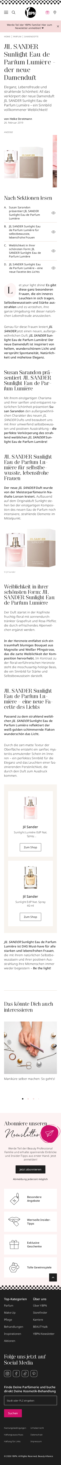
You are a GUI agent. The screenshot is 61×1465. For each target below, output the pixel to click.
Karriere (38, 1319)
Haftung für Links (12, 1441)
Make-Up (10, 1312)
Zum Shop (30, 847)
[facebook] (16, 1373)
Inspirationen (12, 1334)
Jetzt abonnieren (30, 1169)
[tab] (22, 1099)
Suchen (13, 1413)
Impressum (36, 1441)
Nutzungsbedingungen (15, 1428)
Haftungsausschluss (13, 1434)
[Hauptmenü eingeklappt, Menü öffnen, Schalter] (6, 12)
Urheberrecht (37, 1428)
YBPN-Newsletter (44, 1334)
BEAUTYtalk (40, 1327)
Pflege (8, 1319)
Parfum (17, 36)
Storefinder (40, 1312)
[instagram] (7, 1373)
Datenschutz (36, 1434)
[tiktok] (25, 1373)
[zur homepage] (30, 12)
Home (7, 36)
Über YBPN (40, 1305)
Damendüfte (31, 36)
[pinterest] (33, 1373)
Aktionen (9, 1341)
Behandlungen (13, 1327)
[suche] (14, 12)
